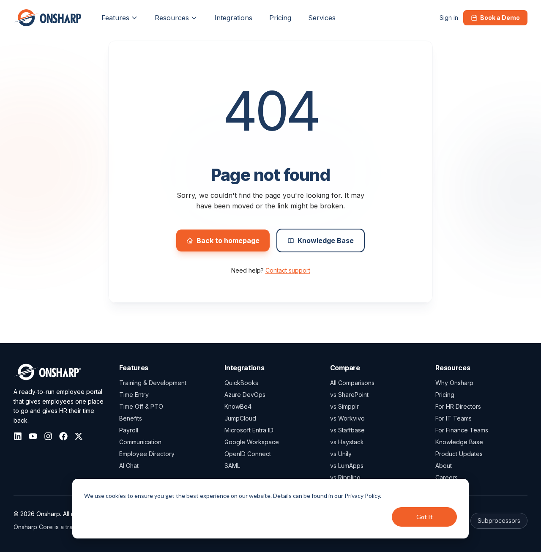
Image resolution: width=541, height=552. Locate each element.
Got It (424, 516)
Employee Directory (147, 453)
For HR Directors (458, 406)
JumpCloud (240, 418)
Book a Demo (500, 17)
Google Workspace (251, 441)
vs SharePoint (349, 394)
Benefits (130, 418)
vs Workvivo (347, 418)
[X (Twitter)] (78, 436)
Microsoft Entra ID (248, 430)
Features (115, 18)
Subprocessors (499, 520)
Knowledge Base (326, 240)
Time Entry (134, 394)
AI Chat (129, 465)
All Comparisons (352, 382)
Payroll (128, 430)
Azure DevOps (244, 394)
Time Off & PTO (141, 406)
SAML (232, 465)
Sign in (449, 17)
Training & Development (152, 382)
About (443, 465)
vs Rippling (345, 477)
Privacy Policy (362, 495)
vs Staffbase (347, 430)
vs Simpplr (344, 406)
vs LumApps (346, 465)
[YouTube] (33, 436)
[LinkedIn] (18, 436)
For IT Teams (453, 418)
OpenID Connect (247, 453)
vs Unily (341, 453)
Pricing (444, 394)
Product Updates (459, 453)
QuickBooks (241, 382)
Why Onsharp (454, 382)
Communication (140, 441)
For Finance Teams (461, 430)
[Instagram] (48, 436)
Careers (446, 477)
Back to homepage (228, 240)
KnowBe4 (237, 406)
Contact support (287, 270)
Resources (172, 18)
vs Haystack (347, 441)
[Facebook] (63, 436)
